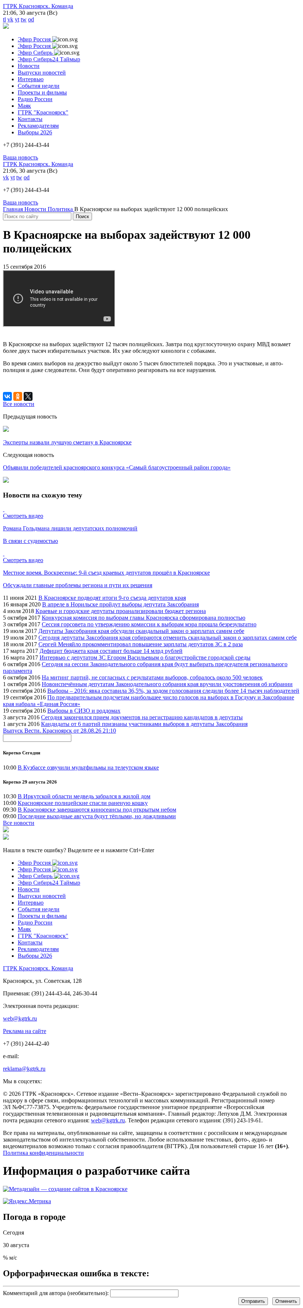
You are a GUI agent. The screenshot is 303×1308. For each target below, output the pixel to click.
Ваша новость (20, 157)
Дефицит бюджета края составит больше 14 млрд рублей (111, 651)
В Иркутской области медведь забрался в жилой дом (84, 796)
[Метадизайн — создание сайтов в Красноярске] (65, 1189)
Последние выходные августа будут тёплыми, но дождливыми (97, 816)
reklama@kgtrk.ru (24, 1069)
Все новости (18, 823)
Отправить (253, 1301)
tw (24, 19)
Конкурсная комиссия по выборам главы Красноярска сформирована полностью (143, 618)
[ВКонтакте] (7, 396)
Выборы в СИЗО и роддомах (83, 711)
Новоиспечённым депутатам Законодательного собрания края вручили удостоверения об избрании (167, 684)
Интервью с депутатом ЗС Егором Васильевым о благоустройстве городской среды (145, 657)
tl (4, 19)
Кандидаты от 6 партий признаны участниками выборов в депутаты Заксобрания (144, 724)
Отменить (286, 1301)
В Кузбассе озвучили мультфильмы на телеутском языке (88, 767)
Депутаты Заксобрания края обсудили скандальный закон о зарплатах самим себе (141, 631)
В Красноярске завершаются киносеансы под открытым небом (97, 809)
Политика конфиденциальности (43, 1153)
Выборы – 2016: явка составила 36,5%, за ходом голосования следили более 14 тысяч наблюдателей (173, 691)
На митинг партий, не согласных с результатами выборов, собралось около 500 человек (152, 677)
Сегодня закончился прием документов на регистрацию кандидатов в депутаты (142, 717)
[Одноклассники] (17, 396)
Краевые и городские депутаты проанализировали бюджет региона (120, 611)
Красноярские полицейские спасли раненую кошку (83, 803)
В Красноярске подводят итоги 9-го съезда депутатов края (112, 598)
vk (10, 19)
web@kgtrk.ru (20, 1018)
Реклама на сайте (24, 1031)
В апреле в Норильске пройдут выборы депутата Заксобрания (120, 604)
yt (17, 19)
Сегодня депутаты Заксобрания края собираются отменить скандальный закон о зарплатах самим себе (167, 637)
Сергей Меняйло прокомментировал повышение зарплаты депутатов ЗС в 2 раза (140, 644)
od (31, 19)
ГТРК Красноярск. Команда (38, 6)
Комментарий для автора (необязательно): (56, 1293)
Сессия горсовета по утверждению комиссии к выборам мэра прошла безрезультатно (149, 624)
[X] (28, 396)
